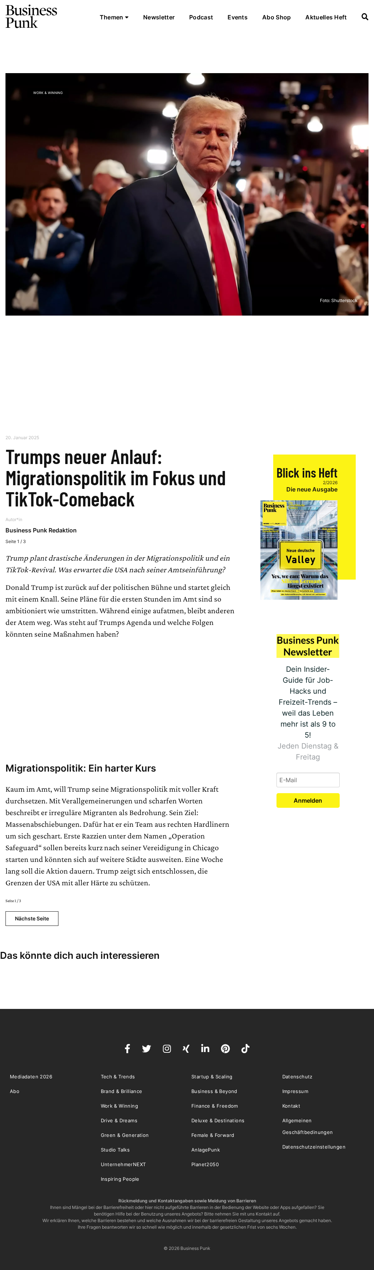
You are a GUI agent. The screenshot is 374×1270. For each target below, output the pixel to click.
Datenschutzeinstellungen (314, 1147)
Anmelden (308, 800)
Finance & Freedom (214, 1106)
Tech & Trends (118, 1076)
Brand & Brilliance (121, 1091)
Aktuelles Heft (326, 17)
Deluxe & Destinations (217, 1120)
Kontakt (291, 1106)
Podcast (201, 17)
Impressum (295, 1091)
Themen (112, 17)
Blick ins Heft (306, 472)
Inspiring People (120, 1179)
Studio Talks (115, 1150)
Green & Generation (125, 1135)
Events (238, 17)
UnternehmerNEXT (123, 1164)
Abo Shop (276, 17)
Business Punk (31, 16)
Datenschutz (297, 1076)
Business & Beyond (214, 1091)
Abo (14, 1091)
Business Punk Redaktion (41, 530)
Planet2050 (205, 1164)
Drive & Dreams (119, 1120)
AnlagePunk (205, 1150)
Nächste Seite (32, 918)
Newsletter (159, 17)
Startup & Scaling (212, 1076)
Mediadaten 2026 (31, 1076)
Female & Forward (212, 1135)
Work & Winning (48, 93)
